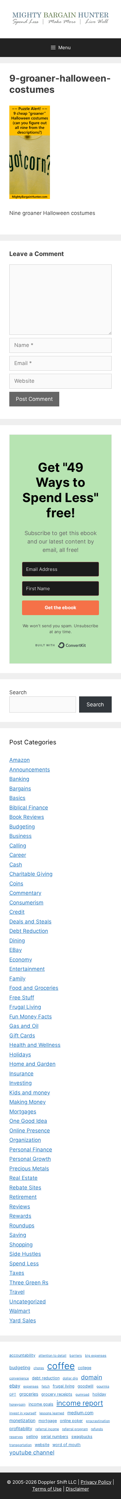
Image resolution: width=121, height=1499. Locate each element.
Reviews (19, 1206)
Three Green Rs (28, 1282)
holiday (99, 1394)
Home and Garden (32, 1064)
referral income (47, 1429)
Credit (17, 912)
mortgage (47, 1420)
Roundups (21, 1225)
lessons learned (51, 1413)
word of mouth (66, 1444)
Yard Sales (22, 1320)
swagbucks (81, 1436)
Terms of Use (47, 1489)
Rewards (20, 1216)
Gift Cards (22, 1035)
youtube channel (31, 1452)
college (84, 1367)
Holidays (20, 1054)
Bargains (20, 788)
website (42, 1444)
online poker (71, 1420)
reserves (16, 1437)
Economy (20, 959)
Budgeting (22, 826)
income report (79, 1403)
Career (17, 855)
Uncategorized (27, 1301)
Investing (20, 1083)
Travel (17, 1292)
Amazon (19, 760)
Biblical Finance (28, 807)
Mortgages (22, 1111)
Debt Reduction (28, 931)
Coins (16, 883)
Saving (17, 1235)
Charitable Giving (30, 874)
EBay (15, 950)
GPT (12, 1394)
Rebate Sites (25, 1187)
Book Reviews (26, 817)
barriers (75, 1356)
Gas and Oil (23, 1026)
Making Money (27, 1102)
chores (39, 1368)
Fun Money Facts (30, 1016)
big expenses (95, 1356)
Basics (17, 798)
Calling (17, 845)
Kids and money (29, 1092)
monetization (22, 1420)
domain (91, 1377)
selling (32, 1436)
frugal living (63, 1386)
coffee (61, 1365)
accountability (22, 1355)
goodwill (85, 1386)
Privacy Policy (96, 1482)
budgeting (19, 1367)
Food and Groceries (33, 988)
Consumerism (26, 902)
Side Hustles (25, 1254)
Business (20, 836)
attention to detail (52, 1356)
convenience (19, 1378)
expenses (30, 1386)
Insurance (21, 1073)
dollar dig (70, 1378)
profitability (20, 1428)
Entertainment (27, 969)
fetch (46, 1386)
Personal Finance (30, 1149)
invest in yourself (22, 1413)
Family (17, 978)
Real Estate (23, 1178)
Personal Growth (30, 1159)
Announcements (29, 769)
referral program (75, 1429)
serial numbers (54, 1436)
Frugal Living (25, 1007)
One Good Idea (28, 1121)
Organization (25, 1140)
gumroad (82, 1394)
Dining (17, 940)
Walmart (19, 1311)
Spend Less (24, 1263)
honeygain (17, 1404)
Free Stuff (21, 997)
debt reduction (46, 1378)
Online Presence (29, 1130)
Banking (19, 779)
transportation (20, 1445)
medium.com (80, 1412)
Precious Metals (29, 1168)
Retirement (23, 1197)
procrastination (98, 1421)
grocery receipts (56, 1394)
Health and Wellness (34, 1045)
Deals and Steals (30, 921)
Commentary (25, 893)
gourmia (102, 1386)
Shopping (21, 1244)
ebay (14, 1386)
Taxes (16, 1273)
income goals (41, 1404)
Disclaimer (77, 1489)
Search (18, 692)
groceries (28, 1394)
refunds (97, 1429)
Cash (15, 864)
